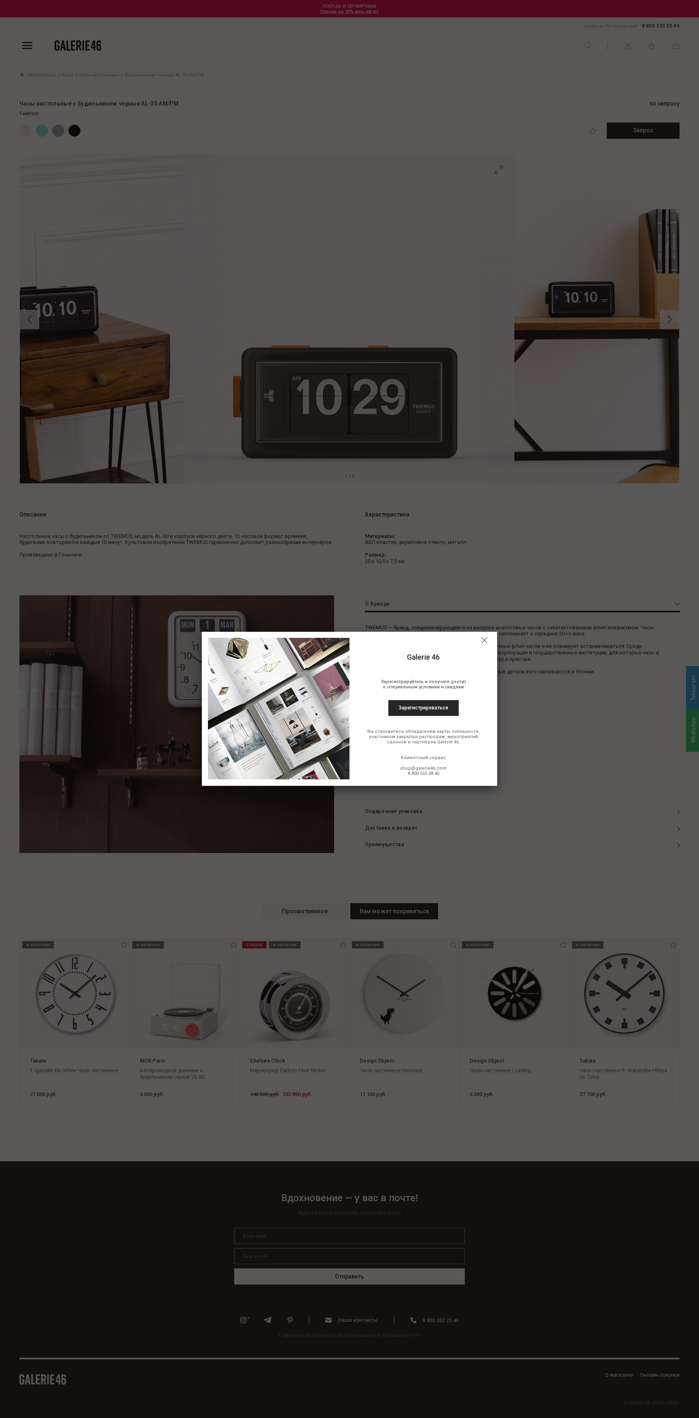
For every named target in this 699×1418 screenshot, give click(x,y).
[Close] (484, 640)
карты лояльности (458, 731)
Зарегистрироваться (423, 708)
